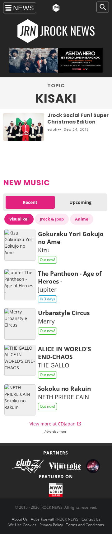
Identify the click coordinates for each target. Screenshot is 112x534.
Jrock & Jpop (52, 219)
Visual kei (19, 219)
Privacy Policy (51, 524)
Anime (81, 219)
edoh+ (53, 129)
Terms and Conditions (85, 524)
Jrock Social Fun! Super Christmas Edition (78, 118)
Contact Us (91, 519)
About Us (20, 519)
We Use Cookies (22, 524)
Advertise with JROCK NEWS (54, 519)
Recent (30, 202)
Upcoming (80, 202)
